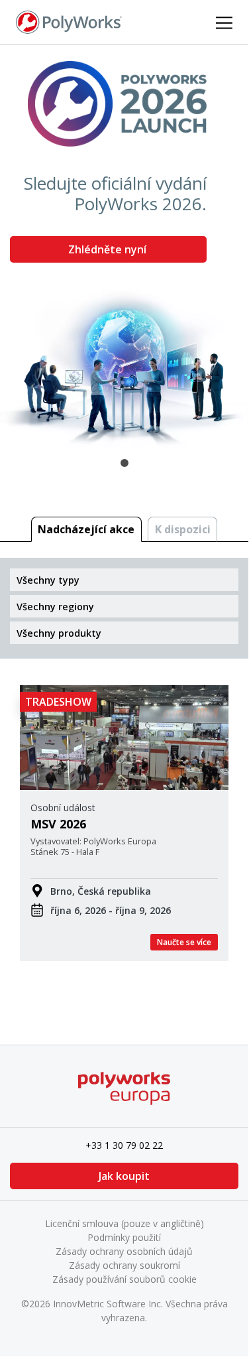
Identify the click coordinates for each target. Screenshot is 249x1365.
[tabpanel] (124, 246)
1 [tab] (124, 463)
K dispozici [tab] (183, 529)
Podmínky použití (124, 1237)
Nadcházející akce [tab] (86, 529)
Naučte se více (184, 942)
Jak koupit (124, 1176)
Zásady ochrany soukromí (124, 1265)
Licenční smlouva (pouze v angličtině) (124, 1223)
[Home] (69, 21)
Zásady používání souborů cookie (124, 1279)
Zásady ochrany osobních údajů (124, 1251)
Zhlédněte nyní (108, 249)
